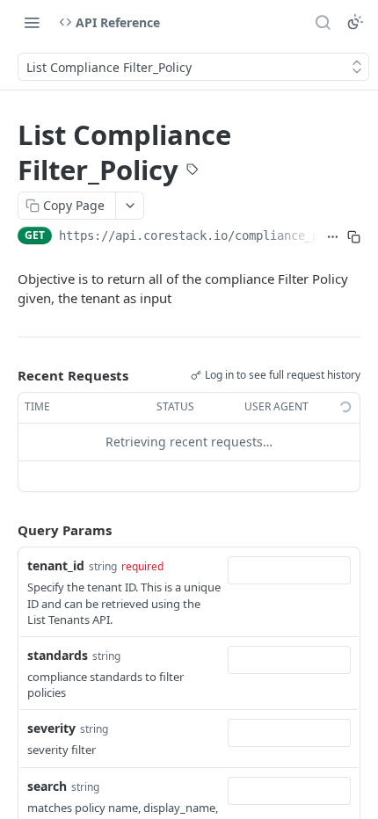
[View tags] (192, 171)
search (47, 786)
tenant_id (55, 565)
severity (51, 728)
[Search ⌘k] (323, 22)
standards (57, 655)
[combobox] (289, 570)
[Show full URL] (332, 237)
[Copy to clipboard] (353, 237)
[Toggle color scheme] (355, 22)
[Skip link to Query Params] (5, 530)
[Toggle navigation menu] (32, 22)
